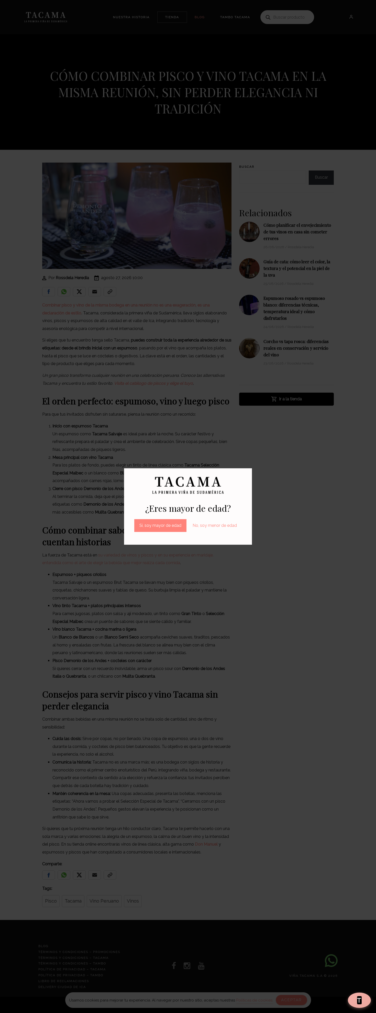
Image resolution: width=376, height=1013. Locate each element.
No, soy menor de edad (215, 525)
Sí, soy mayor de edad (160, 525)
